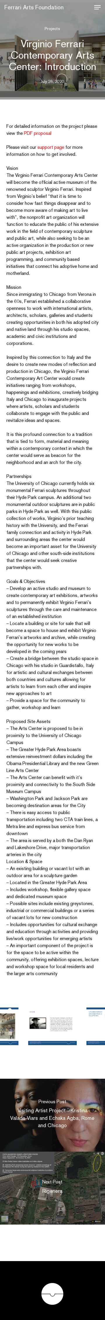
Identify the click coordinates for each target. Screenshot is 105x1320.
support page (50, 147)
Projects (52, 28)
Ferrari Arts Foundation (34, 7)
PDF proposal (37, 133)
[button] (97, 7)
